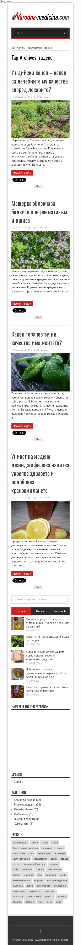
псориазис (18, 896)
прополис (50, 891)
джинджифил (44, 853)
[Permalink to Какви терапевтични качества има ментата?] (40, 390)
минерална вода (21, 880)
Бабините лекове (24, 799)
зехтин (16, 864)
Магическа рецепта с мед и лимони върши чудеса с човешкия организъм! (47, 623)
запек (54, 859)
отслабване (60, 885)
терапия (17, 902)
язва (58, 902)
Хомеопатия (21, 823)
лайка (16, 869)
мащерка (28, 875)
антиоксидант (20, 842)
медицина (50, 875)
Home (20, 47)
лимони (40, 869)
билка (45, 842)
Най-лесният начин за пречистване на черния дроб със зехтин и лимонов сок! (46, 673)
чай (40, 902)
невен (30, 885)
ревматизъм (34, 896)
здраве (64, 859)
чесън (49, 902)
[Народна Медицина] (40, 17)
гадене (59, 848)
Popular (21, 611)
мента (63, 875)
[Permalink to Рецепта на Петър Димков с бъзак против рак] (17, 646)
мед (39, 875)
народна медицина (57, 880)
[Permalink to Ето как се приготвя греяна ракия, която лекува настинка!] (17, 696)
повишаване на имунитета (27, 891)
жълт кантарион (21, 859)
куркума (54, 864)
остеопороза (43, 885)
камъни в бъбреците (35, 864)
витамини (47, 848)
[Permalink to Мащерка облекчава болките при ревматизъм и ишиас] (40, 268)
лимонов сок (54, 869)
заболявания (40, 859)
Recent (40, 611)
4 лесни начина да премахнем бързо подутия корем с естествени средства (45, 655)
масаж (16, 875)
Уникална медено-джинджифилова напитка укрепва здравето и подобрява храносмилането (40, 473)
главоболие (19, 853)
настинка (18, 885)
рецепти (62, 896)
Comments (59, 611)
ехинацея (60, 853)
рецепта (49, 896)
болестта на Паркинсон (25, 848)
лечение (27, 869)
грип (31, 853)
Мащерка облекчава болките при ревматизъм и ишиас (39, 211)
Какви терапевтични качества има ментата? (36, 338)
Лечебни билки (23, 809)
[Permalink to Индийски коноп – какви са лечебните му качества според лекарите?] (40, 137)
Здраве (18, 781)
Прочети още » (22, 172)
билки (55, 842)
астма (34, 842)
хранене (30, 902)
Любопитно (21, 814)
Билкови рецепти (24, 804)
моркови (38, 880)
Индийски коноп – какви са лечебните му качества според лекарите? (39, 81)
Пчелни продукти (25, 818)
